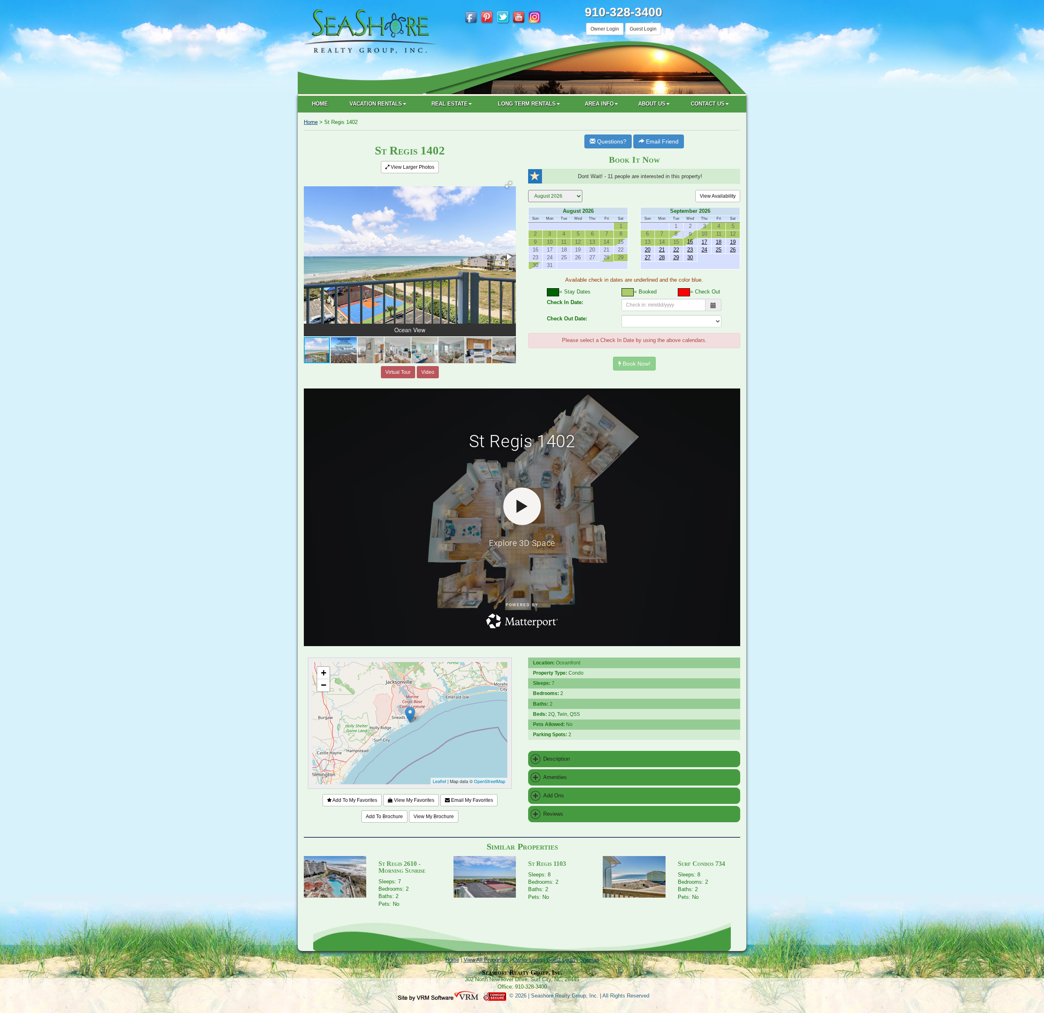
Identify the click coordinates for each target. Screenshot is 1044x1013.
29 (676, 257)
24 (704, 250)
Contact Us (708, 104)
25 (718, 250)
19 (733, 242)
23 (690, 250)
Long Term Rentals (527, 104)
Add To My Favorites (354, 800)
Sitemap (589, 960)
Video (427, 372)
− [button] (323, 685)
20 (647, 250)
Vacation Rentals (375, 104)
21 (662, 250)
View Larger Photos (411, 167)
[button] (508, 184)
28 (662, 257)
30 (690, 257)
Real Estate (449, 104)
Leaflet (439, 781)
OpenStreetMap (489, 781)
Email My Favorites (471, 800)
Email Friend (661, 141)
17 (704, 242)
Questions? (610, 141)
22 (676, 250)
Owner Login (605, 29)
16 (690, 241)
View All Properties (486, 960)
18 (718, 242)
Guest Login (643, 29)
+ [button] (323, 673)
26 (733, 250)
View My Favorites (413, 800)
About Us (652, 104)
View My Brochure (434, 816)
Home (320, 104)
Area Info (599, 104)
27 (647, 257)
